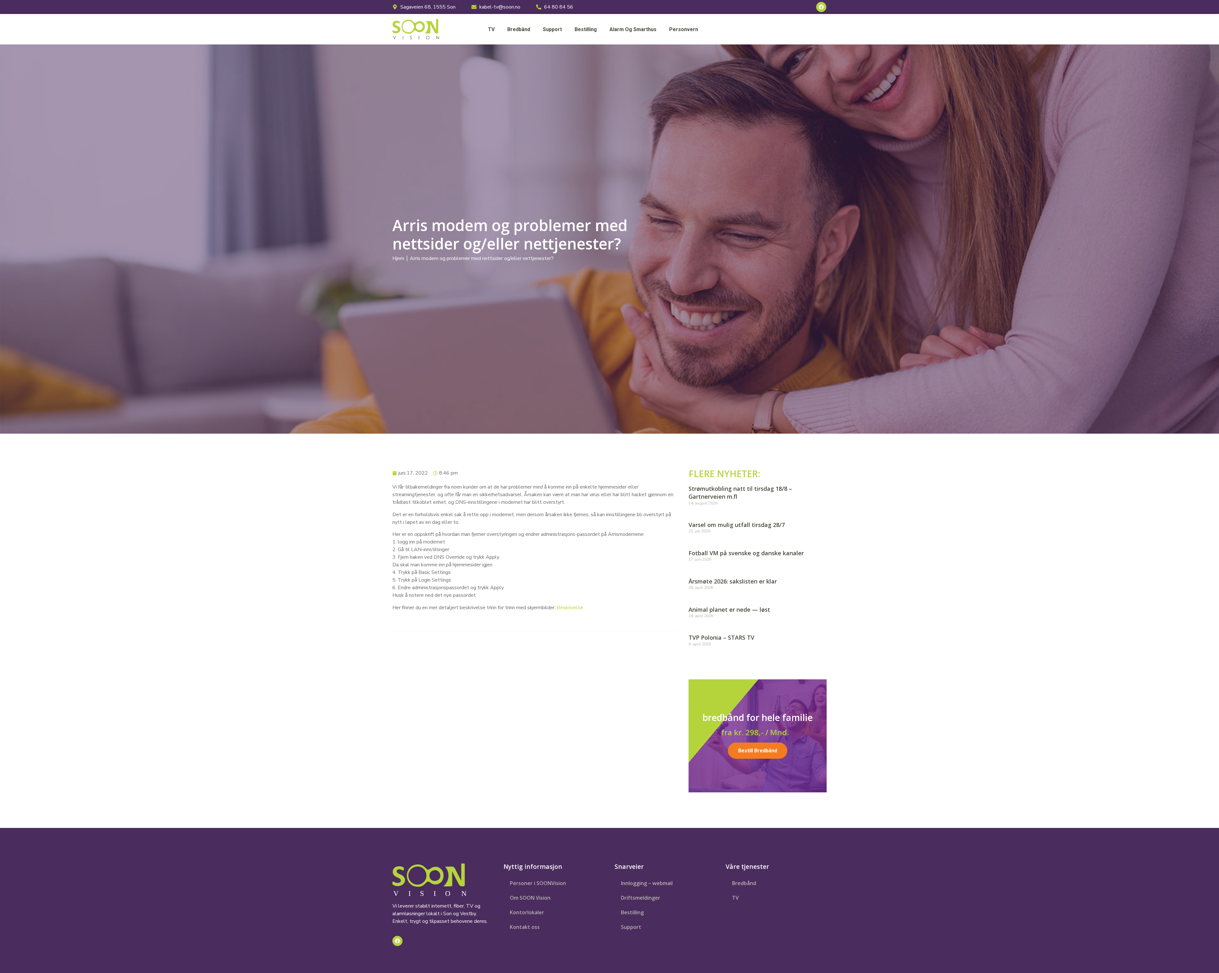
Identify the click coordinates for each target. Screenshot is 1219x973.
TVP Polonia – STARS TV (721, 637)
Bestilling (586, 29)
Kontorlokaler (527, 912)
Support (552, 29)
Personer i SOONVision (538, 883)
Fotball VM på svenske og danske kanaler (746, 553)
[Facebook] (821, 7)
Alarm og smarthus (633, 29)
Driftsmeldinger (640, 897)
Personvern (683, 29)
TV (491, 29)
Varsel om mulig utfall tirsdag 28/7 (737, 525)
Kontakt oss (525, 926)
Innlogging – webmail (647, 883)
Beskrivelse (570, 607)
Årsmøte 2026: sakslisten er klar (733, 581)
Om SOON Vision (530, 897)
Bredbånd (518, 29)
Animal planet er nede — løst (729, 609)
